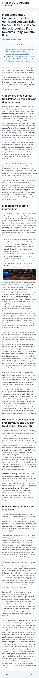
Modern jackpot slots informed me (17, 54)
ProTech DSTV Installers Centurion (16, 4)
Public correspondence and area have (18, 61)
